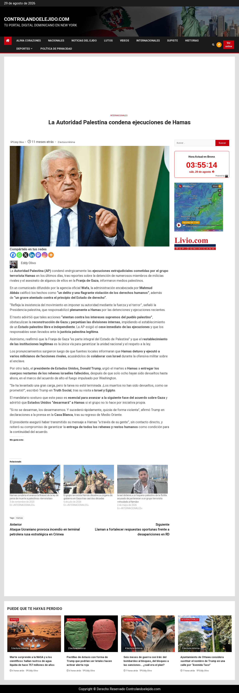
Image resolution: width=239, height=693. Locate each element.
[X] (25, 255)
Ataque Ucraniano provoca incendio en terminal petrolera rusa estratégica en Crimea (45, 529)
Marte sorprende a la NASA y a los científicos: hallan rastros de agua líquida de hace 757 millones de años (32, 661)
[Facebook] (13, 255)
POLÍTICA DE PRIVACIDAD (56, 48)
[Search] (213, 44)
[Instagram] (44, 255)
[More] (51, 255)
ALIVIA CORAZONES (28, 40)
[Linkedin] (32, 255)
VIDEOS (124, 40)
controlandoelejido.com (36, 19)
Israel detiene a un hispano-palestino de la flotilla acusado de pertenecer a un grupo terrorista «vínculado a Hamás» (142, 498)
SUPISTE (172, 40)
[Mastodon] (38, 255)
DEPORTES (23, 48)
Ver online (228, 45)
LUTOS (108, 40)
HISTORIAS (192, 40)
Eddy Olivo (18, 142)
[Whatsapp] (19, 255)
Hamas (19, 518)
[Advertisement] (119, 84)
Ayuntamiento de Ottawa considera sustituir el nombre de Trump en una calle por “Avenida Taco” (202, 661)
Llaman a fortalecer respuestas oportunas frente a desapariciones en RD (132, 529)
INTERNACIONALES (148, 40)
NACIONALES (56, 40)
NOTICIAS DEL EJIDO (84, 40)
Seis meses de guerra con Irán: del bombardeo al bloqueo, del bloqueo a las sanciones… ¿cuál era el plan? (146, 661)
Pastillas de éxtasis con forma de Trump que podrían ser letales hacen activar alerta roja (89, 661)
